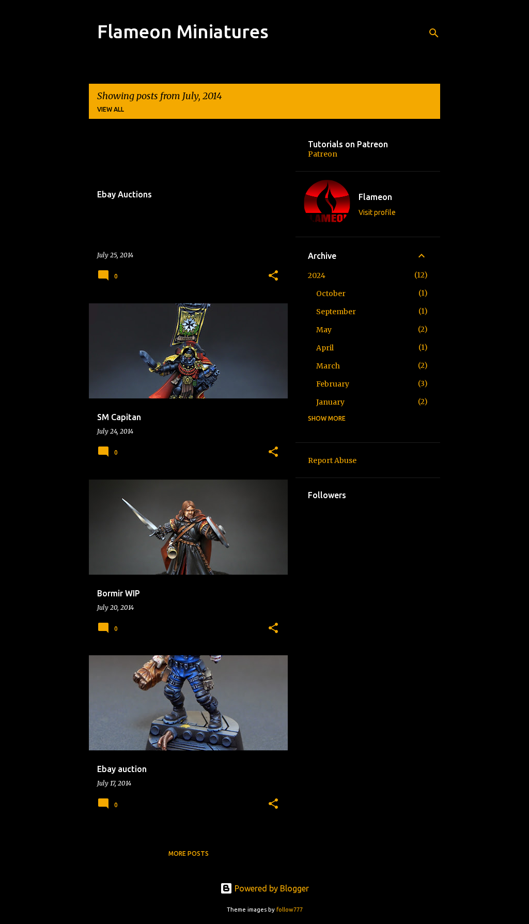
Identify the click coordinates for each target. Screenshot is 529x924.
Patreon (322, 154)
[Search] (434, 33)
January (330, 402)
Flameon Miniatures (183, 31)
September (336, 311)
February (332, 384)
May (324, 329)
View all (110, 109)
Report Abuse (332, 460)
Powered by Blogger (270, 888)
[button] (273, 276)
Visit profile (377, 212)
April (325, 347)
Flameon (375, 197)
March (328, 366)
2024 (316, 275)
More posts (188, 853)
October (331, 293)
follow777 (289, 909)
